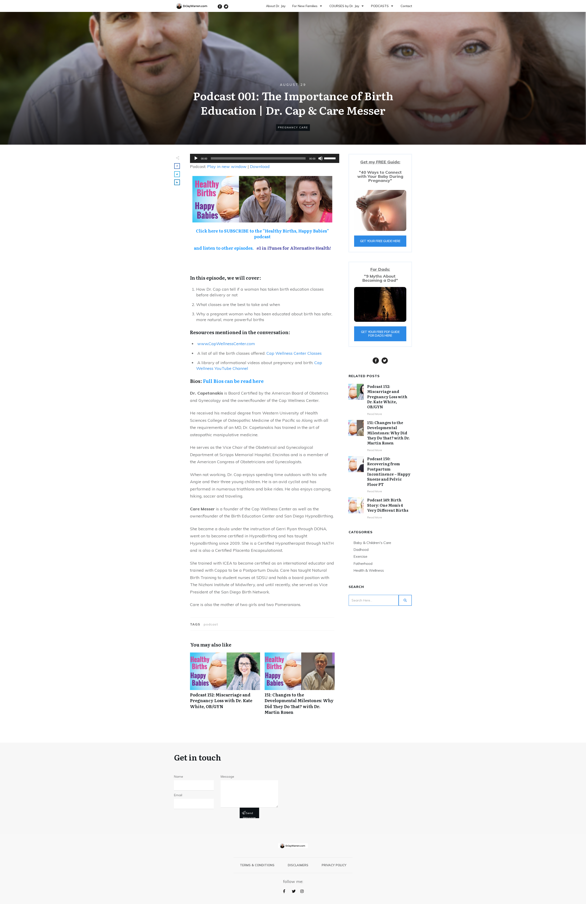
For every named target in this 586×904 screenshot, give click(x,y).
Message (227, 776)
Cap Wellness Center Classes (294, 353)
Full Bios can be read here (233, 380)
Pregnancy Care (293, 127)
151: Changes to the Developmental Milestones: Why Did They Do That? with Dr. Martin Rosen (300, 686)
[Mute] (320, 158)
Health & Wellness (368, 570)
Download (260, 166)
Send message (249, 814)
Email (178, 795)
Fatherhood (362, 563)
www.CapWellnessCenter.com (226, 343)
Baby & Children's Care (372, 542)
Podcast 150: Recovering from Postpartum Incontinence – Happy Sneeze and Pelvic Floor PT (388, 471)
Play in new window (227, 166)
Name (178, 776)
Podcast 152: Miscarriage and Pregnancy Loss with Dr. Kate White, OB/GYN (225, 686)
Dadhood (361, 549)
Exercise (360, 556)
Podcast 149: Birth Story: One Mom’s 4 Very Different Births (387, 505)
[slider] (330, 158)
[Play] (196, 158)
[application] (262, 158)
